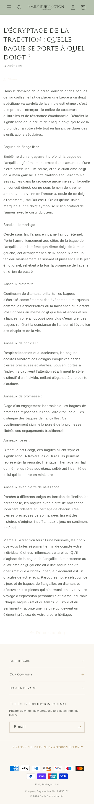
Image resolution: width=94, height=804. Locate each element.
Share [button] (12, 79)
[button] (9, 7)
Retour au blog (50, 632)
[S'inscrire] (80, 727)
